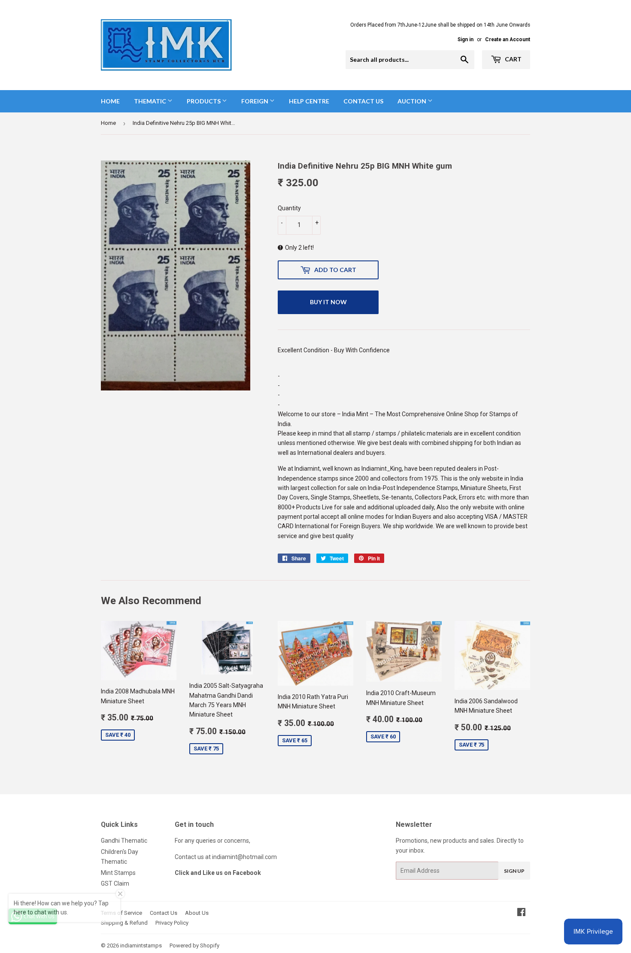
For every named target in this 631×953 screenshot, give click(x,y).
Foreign (255, 101)
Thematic (150, 101)
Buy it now (328, 302)
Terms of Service (121, 913)
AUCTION (412, 101)
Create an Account (507, 39)
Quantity (289, 208)
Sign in (465, 39)
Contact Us (363, 101)
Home (110, 101)
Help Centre (309, 101)
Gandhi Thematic (124, 840)
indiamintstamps (141, 945)
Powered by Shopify (194, 945)
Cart (513, 59)
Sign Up (514, 871)
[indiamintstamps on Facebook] (521, 913)
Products (204, 101)
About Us (197, 913)
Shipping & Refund (124, 923)
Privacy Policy (171, 923)
